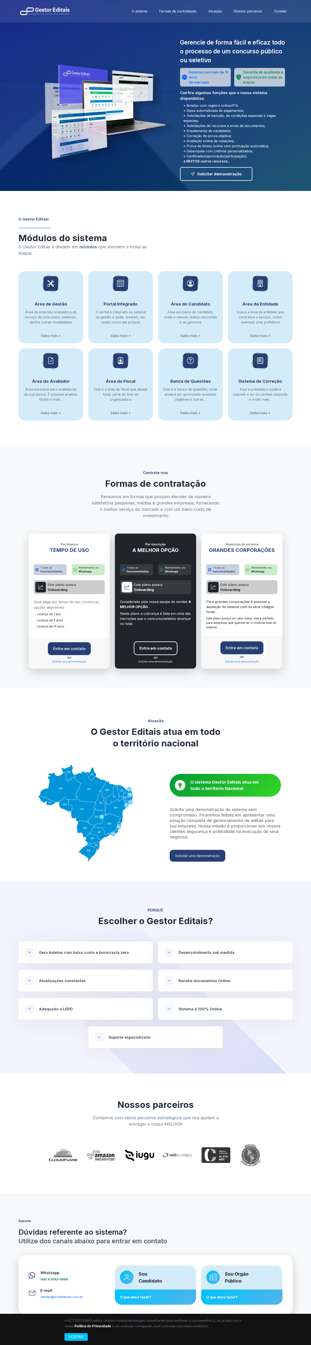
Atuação (215, 11)
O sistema (139, 11)
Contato (280, 11)
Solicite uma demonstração (69, 661)
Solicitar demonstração (219, 174)
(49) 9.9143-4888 (54, 1279)
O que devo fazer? (135, 1297)
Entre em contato (69, 648)
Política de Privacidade (92, 1326)
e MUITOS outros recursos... (206, 161)
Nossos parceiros (248, 11)
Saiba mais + (51, 336)
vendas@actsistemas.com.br (61, 1297)
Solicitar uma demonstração (197, 856)
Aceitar (76, 1337)
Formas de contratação (178, 11)
